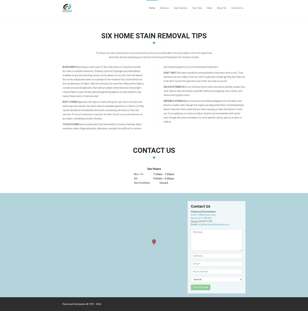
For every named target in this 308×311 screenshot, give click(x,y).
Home (152, 8)
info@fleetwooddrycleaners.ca (213, 224)
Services (164, 8)
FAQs (209, 8)
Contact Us (237, 8)
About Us (222, 8)
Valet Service (180, 8)
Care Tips (197, 8)
